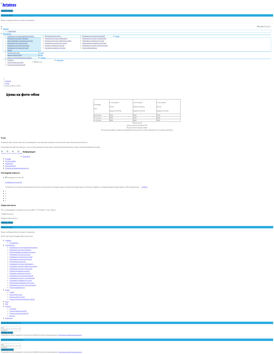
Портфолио (10, 245)
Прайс (11, 292)
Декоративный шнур (17, 287)
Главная (8, 81)
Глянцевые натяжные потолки (20, 280)
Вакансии (26, 156)
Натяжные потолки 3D (13, 182)
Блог (7, 301)
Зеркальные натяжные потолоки (21, 283)
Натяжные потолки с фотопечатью (22, 285)
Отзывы (8, 159)
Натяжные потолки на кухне (19, 254)
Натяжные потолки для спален (20, 268)
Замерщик (9, 163)
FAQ (6, 304)
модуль (12, 316)
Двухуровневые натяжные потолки (22, 252)
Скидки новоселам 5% (18, 311)
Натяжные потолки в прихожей (21, 275)
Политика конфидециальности (17, 168)
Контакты (8, 318)
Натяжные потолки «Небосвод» (21, 264)
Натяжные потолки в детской (20, 259)
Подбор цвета (10, 161)
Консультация (10, 166)
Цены (7, 83)
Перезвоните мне (7, 349)
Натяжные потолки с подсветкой (21, 278)
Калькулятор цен (15, 294)
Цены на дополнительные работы (22, 299)
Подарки (12, 308)
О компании (13, 243)
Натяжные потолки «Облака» (20, 250)
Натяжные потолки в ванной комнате (23, 247)
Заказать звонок (7, 11)
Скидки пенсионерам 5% (18, 313)
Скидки (8, 306)
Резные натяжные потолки (19, 271)
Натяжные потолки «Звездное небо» (23, 266)
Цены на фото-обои (17, 297)
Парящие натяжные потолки (20, 273)
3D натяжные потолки (17, 261)
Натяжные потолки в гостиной (20, 257)
